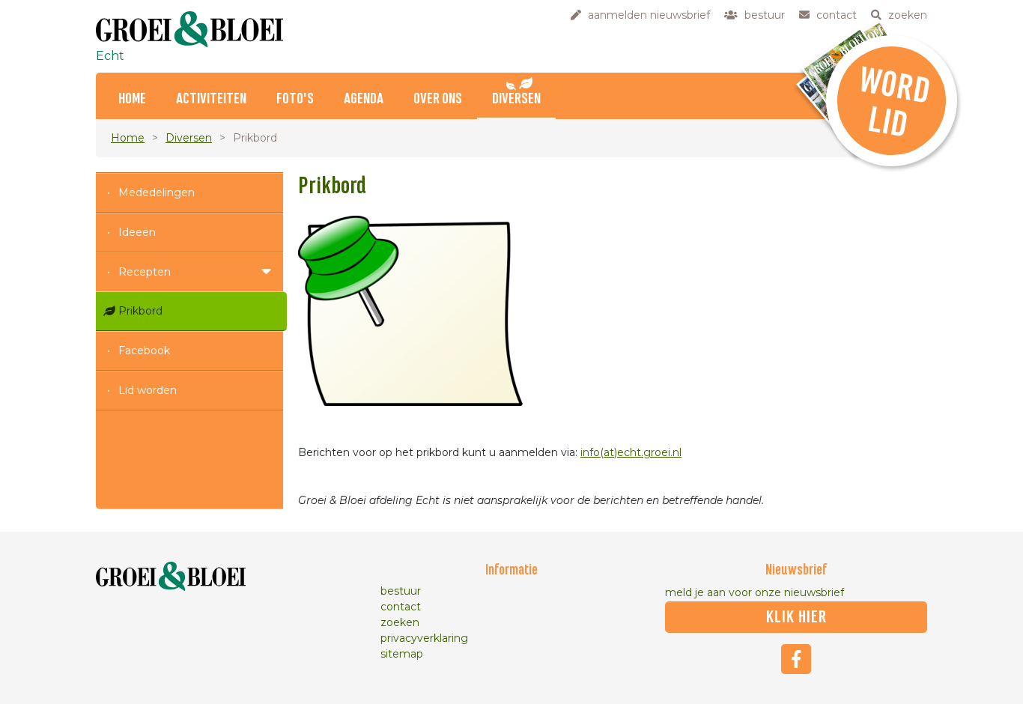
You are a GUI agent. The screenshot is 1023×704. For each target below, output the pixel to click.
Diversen (516, 99)
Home (132, 99)
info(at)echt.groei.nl (631, 452)
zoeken (399, 622)
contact (400, 606)
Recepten (144, 272)
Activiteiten (211, 99)
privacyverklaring (424, 638)
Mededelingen (156, 192)
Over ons (437, 99)
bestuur (400, 591)
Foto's (295, 99)
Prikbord (140, 311)
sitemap (401, 654)
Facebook (144, 350)
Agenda (363, 99)
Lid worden (147, 390)
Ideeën (137, 232)
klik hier (796, 617)
